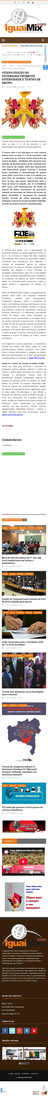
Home (11, 1074)
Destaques (13, 528)
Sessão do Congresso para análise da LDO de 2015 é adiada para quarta (24, 600)
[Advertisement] (24, 485)
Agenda (5, 612)
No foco (11, 62)
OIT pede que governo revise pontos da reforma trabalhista (22, 808)
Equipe (17, 1074)
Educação (22, 528)
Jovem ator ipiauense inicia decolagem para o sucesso (23, 693)
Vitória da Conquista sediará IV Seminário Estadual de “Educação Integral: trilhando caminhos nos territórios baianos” (19, 770)
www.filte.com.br (37, 358)
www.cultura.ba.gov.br (12, 414)
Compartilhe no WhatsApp (14, 137)
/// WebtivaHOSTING (24, 1077)
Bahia (4, 62)
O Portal (25, 1074)
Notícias (18, 62)
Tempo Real (26, 62)
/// (25, 520)
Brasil (5, 528)
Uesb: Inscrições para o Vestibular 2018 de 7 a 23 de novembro (22, 643)
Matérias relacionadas (12, 520)
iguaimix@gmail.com (12, 1013)
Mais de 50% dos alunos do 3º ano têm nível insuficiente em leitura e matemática (21, 560)
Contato (34, 1074)
